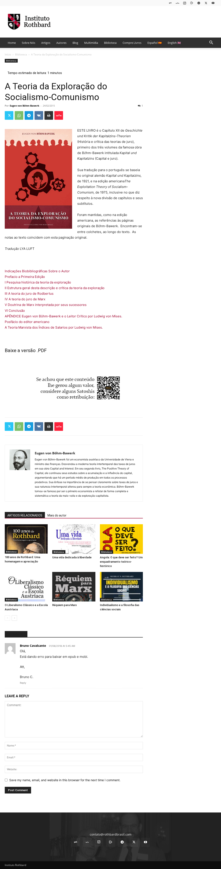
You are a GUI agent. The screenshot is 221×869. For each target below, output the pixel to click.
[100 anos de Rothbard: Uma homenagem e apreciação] (26, 539)
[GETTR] (177, 3)
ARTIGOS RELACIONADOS (24, 515)
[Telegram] (199, 3)
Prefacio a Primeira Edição (25, 277)
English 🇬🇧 (174, 43)
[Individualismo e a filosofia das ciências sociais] (121, 586)
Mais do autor (56, 515)
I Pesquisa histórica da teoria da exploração (38, 282)
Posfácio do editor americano (27, 322)
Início (8, 54)
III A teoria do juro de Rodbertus (29, 293)
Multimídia (91, 43)
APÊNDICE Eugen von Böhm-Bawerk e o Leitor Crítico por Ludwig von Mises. (63, 316)
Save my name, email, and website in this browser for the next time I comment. (64, 780)
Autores (61, 43)
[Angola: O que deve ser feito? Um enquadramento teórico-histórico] (121, 539)
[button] (211, 43)
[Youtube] (213, 3)
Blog (75, 43)
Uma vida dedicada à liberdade (72, 557)
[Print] (48, 115)
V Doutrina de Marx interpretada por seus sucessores (46, 305)
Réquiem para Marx (64, 605)
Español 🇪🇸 (154, 43)
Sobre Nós (28, 43)
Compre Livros (132, 43)
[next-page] (14, 618)
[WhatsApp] (19, 115)
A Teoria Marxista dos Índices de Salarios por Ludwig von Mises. (54, 327)
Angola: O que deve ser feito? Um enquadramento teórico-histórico (121, 562)
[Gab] (170, 3)
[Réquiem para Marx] (73, 586)
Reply (23, 682)
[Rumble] (191, 3)
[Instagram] (184, 3)
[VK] (39, 115)
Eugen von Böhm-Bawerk (24, 105)
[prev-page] (7, 618)
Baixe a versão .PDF (26, 350)
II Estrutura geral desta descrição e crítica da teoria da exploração (54, 288)
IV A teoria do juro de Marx (25, 299)
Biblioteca (110, 43)
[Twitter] (206, 3)
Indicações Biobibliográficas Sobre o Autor (37, 271)
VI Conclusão (15, 311)
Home (12, 43)
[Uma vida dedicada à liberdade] (73, 539)
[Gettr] (58, 115)
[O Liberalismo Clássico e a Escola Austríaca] (26, 586)
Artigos (45, 43)
